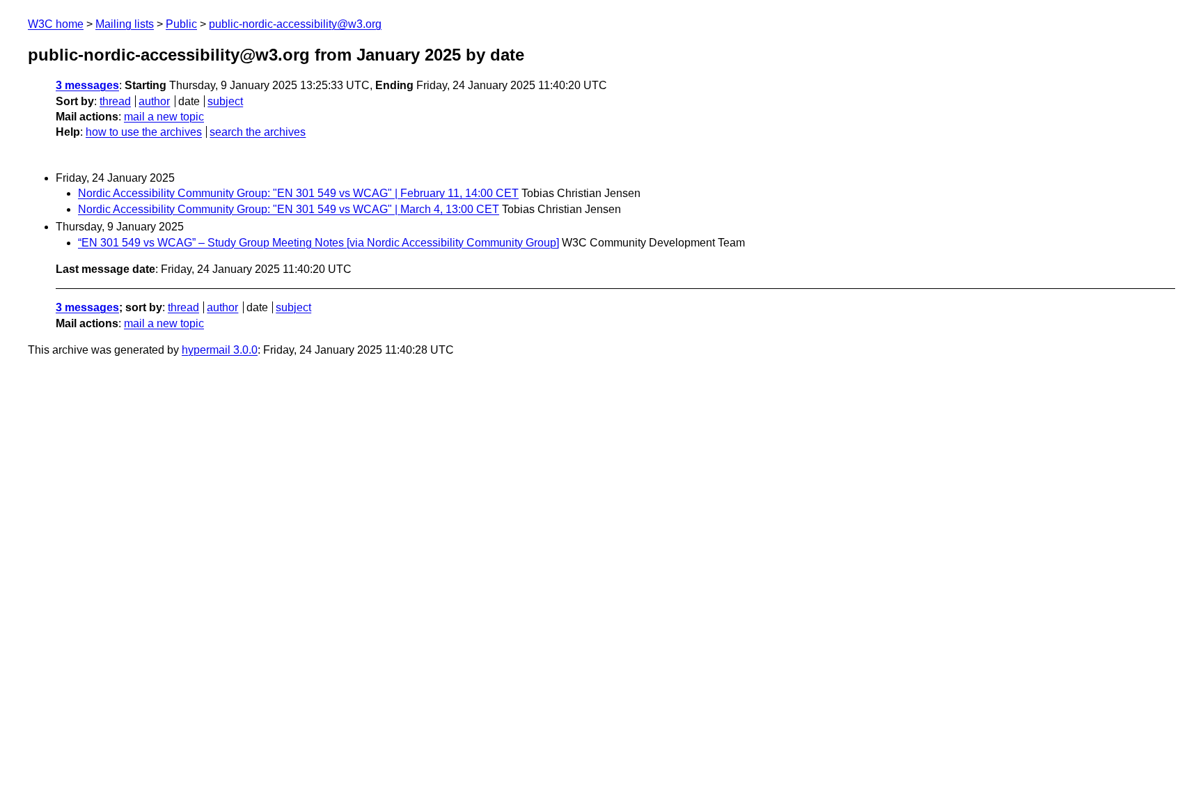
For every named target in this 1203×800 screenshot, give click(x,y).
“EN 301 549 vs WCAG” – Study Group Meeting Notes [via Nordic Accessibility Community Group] (318, 243)
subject (225, 101)
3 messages (87, 85)
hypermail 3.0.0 (220, 350)
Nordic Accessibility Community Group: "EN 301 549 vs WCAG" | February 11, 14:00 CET (298, 193)
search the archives (258, 132)
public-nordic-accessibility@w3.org (295, 24)
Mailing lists (124, 24)
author (154, 101)
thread (115, 101)
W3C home (56, 24)
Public (181, 24)
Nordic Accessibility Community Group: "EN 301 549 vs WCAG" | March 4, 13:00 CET (288, 209)
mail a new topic (164, 117)
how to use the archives (144, 132)
